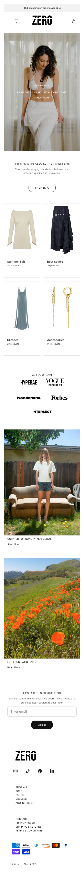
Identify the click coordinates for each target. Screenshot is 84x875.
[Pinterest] (40, 771)
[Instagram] (15, 771)
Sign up (42, 724)
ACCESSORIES (24, 802)
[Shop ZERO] (42, 20)
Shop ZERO (29, 864)
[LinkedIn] (52, 771)
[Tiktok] (28, 771)
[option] (42, 92)
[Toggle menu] (10, 21)
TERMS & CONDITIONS (28, 830)
